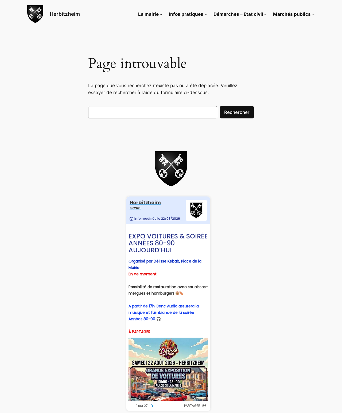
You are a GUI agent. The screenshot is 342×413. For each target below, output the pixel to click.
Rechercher (237, 112)
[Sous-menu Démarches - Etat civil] (265, 14)
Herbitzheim (65, 14)
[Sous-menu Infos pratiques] (205, 14)
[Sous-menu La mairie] (161, 14)
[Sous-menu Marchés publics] (313, 14)
